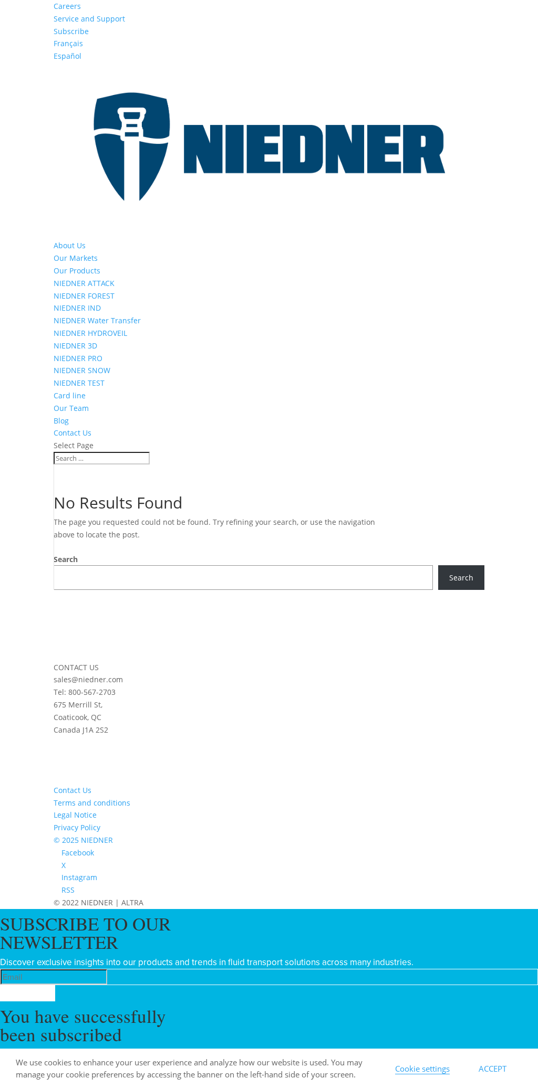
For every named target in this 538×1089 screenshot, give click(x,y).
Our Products (77, 271)
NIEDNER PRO (78, 358)
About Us (70, 245)
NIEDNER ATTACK (84, 283)
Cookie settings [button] (422, 1068)
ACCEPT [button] (492, 1068)
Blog (61, 421)
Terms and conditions (92, 803)
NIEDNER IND (77, 308)
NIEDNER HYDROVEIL (90, 333)
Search (66, 559)
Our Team (71, 408)
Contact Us (72, 433)
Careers (67, 6)
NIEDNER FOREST (84, 296)
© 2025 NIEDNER (83, 840)
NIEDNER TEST (79, 383)
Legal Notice (75, 815)
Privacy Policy (77, 827)
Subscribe (71, 31)
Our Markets (76, 258)
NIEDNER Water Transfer (97, 320)
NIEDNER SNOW (82, 370)
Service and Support (89, 19)
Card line (70, 395)
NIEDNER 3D (75, 346)
